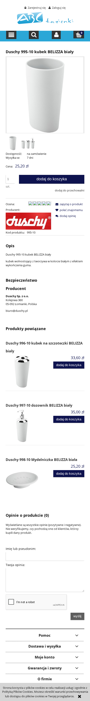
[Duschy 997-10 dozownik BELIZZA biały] (25, 425)
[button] (11, 35)
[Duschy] (28, 221)
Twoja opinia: (15, 565)
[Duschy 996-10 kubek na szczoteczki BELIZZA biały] (25, 371)
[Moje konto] (56, 35)
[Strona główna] (45, 18)
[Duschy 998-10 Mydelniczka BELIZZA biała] (25, 480)
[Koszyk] (78, 34)
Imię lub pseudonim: (21, 549)
